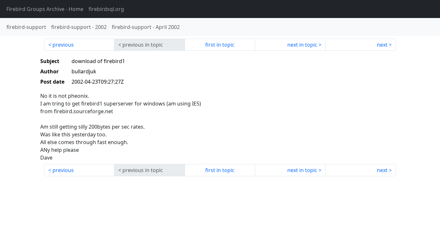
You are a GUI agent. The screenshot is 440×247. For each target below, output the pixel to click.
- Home (44, 9)
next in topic (302, 44)
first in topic (219, 44)
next (382, 44)
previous (63, 44)
